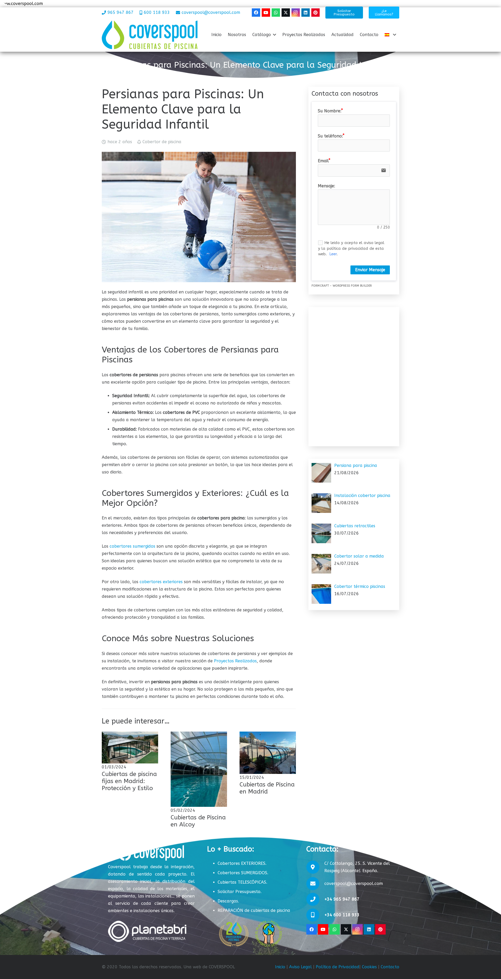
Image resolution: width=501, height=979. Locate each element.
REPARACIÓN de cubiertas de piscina (254, 910)
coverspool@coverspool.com (353, 883)
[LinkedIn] (305, 12)
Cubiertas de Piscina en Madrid (267, 788)
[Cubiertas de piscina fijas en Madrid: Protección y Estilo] (130, 747)
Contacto (390, 966)
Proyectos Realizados (235, 660)
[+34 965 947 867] (315, 899)
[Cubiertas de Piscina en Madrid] (268, 753)
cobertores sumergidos (132, 546)
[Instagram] (295, 12)
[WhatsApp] (276, 12)
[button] (274, 34)
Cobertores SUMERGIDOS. (243, 872)
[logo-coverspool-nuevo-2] (150, 34)
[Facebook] (256, 12)
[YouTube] (266, 12)
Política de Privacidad (337, 966)
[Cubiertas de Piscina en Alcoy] (199, 769)
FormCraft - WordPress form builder (342, 285)
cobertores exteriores (161, 581)
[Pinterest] (315, 12)
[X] (286, 12)
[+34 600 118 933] (315, 915)
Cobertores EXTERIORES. (242, 863)
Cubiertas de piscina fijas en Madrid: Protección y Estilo (129, 781)
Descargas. (228, 901)
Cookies (369, 966)
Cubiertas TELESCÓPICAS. (242, 882)
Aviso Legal (300, 966)
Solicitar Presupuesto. (239, 891)
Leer (333, 254)
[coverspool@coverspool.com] (315, 883)
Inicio (280, 966)
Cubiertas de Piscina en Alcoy (198, 821)
